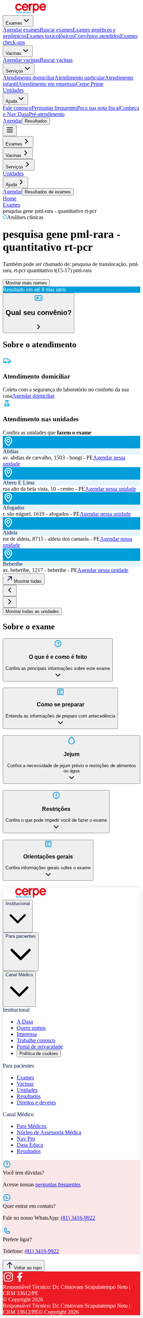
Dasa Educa (30, 1145)
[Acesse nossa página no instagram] (8, 1281)
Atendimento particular (79, 78)
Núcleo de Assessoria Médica (49, 1132)
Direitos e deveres (36, 1102)
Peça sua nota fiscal (98, 108)
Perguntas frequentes (54, 108)
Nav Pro (26, 1139)
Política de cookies (38, 1053)
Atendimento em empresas (47, 84)
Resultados (36, 121)
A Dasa (25, 1022)
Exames (14, 23)
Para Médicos (32, 1126)
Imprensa (27, 1034)
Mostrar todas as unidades (32, 611)
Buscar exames (56, 30)
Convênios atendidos (97, 36)
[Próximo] (10, 602)
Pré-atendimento (47, 114)
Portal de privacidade (40, 1047)
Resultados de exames (48, 191)
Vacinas (14, 53)
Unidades (13, 90)
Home (9, 198)
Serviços (14, 71)
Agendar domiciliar (33, 396)
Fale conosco (17, 108)
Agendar (12, 121)
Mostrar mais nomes (26, 282)
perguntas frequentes (58, 1184)
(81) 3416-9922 (78, 1218)
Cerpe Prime (89, 84)
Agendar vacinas (21, 60)
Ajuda (11, 101)
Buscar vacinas (56, 60)
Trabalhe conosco (36, 1040)
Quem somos (31, 1028)
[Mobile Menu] (10, 130)
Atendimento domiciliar (28, 78)
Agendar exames (21, 30)
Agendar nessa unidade (110, 489)
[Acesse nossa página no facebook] (19, 1281)
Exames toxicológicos (50, 36)
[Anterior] (10, 590)
